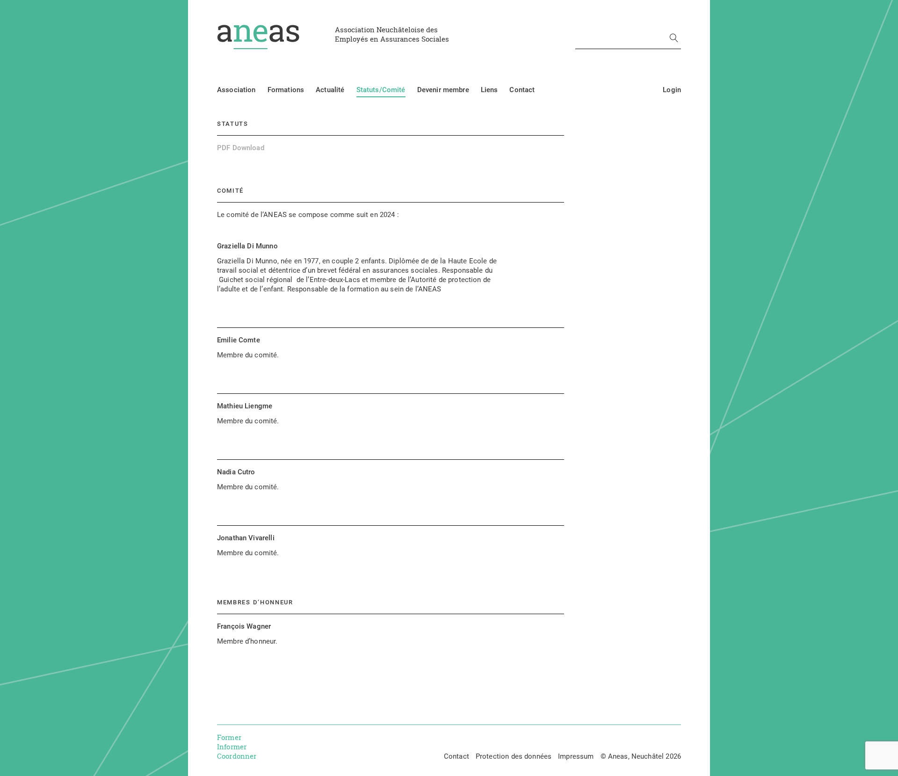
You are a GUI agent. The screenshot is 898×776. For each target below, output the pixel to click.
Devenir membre (443, 90)
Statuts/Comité (381, 90)
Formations (286, 90)
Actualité (330, 90)
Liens (489, 90)
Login (672, 90)
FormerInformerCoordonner (237, 746)
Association (236, 90)
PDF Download (240, 148)
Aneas (258, 37)
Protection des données (513, 756)
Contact (522, 90)
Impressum (576, 756)
